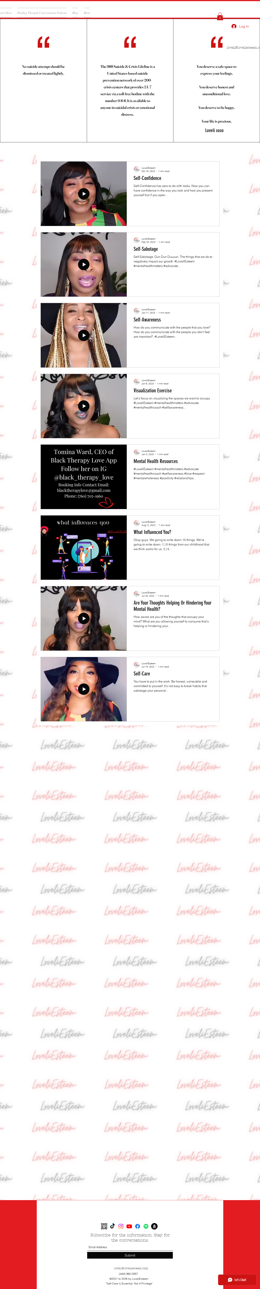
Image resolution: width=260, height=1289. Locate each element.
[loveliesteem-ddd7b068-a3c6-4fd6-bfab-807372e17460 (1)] (104, 1226)
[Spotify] (146, 1226)
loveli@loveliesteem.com (131, 1268)
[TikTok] (112, 1226)
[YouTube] (129, 1226)
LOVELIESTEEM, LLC (57, 150)
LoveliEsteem (154, 150)
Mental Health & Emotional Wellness (108, 150)
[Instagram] (121, 1226)
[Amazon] (154, 1226)
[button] (220, 16)
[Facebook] (137, 1226)
